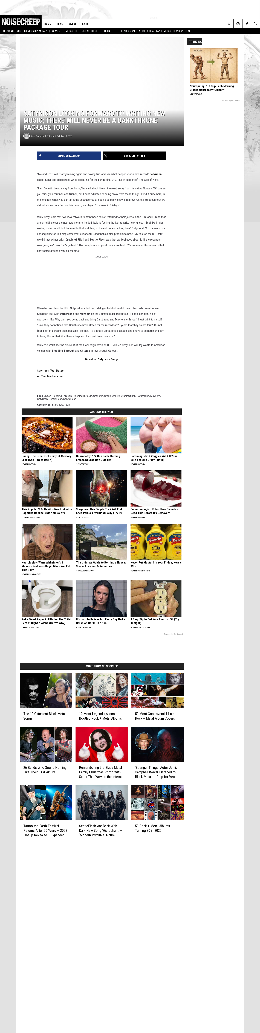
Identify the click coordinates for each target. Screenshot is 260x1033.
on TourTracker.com (50, 376)
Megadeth (71, 31)
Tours (67, 404)
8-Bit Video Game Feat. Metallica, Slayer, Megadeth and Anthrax (154, 31)
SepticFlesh (69, 399)
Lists (85, 23)
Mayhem (155, 396)
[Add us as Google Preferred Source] (238, 23)
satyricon (42, 399)
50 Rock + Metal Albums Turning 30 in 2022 (152, 828)
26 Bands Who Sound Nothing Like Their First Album (45, 769)
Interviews (57, 404)
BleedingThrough (82, 396)
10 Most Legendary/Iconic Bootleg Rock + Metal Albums (100, 716)
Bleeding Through (62, 396)
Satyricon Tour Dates (50, 370)
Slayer (56, 31)
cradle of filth (112, 396)
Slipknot (107, 31)
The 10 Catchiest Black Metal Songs (44, 716)
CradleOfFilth (128, 396)
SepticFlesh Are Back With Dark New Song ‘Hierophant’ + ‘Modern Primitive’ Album (100, 830)
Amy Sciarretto (37, 136)
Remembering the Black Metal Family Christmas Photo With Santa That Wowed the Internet (101, 772)
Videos (72, 23)
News (60, 23)
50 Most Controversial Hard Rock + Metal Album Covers (155, 716)
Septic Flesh (55, 399)
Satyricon (156, 174)
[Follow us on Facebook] (246, 23)
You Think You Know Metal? (32, 31)
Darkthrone (143, 396)
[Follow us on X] (255, 23)
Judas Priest (89, 31)
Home (47, 23)
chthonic (98, 396)
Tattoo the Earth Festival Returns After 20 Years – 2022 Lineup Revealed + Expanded (45, 830)
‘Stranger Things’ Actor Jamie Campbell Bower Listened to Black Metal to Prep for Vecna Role (156, 772)
